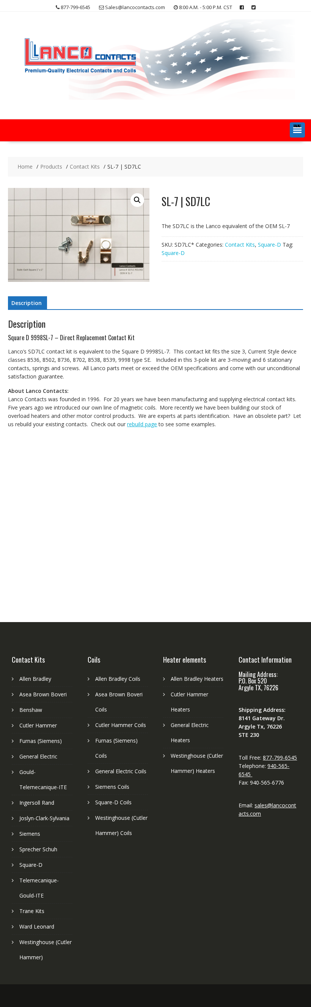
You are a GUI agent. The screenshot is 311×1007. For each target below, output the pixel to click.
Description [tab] (26, 302)
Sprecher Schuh (38, 849)
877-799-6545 (280, 757)
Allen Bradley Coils (117, 678)
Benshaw (30, 709)
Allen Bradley (35, 678)
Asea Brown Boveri (43, 694)
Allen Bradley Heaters (197, 678)
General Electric (38, 756)
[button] (297, 130)
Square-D (269, 244)
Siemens (29, 833)
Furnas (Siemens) (40, 740)
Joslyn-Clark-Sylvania (44, 818)
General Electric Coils (120, 771)
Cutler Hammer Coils (120, 725)
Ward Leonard (36, 926)
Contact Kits (240, 244)
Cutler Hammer (38, 725)
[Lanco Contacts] (155, 97)
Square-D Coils (113, 802)
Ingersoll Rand (36, 802)
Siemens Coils (112, 786)
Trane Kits (31, 911)
